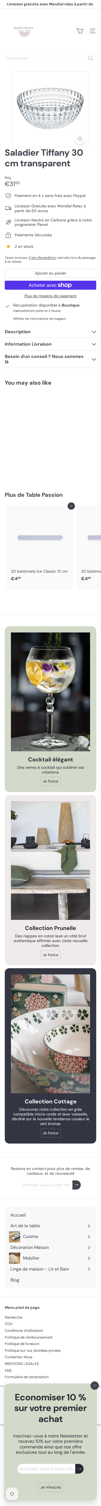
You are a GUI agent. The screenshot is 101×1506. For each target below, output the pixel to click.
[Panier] (79, 31)
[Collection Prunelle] (50, 860)
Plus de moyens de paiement (50, 296)
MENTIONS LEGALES (22, 1363)
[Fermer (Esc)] (95, 1386)
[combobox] (50, 58)
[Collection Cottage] (50, 1033)
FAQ (8, 1370)
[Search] (90, 58)
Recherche (13, 1317)
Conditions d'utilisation (24, 1330)
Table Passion (44, 494)
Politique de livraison (22, 1343)
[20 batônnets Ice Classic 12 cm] (40, 545)
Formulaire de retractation (27, 1377)
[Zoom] (80, 139)
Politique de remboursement (28, 1337)
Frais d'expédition (42, 257)
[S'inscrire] (79, 1469)
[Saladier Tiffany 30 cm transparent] (40, 435)
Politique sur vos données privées (33, 1350)
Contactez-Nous (19, 1357)
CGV (9, 1323)
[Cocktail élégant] (50, 691)
